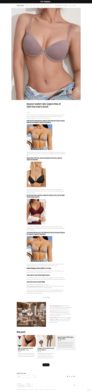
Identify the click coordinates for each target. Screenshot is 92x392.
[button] (69, 5)
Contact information (53, 389)
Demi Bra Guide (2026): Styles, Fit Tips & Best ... (66, 338)
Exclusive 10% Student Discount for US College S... (45, 349)
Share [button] (29, 112)
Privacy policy (36, 389)
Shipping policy (47, 389)
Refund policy (31, 389)
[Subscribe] (34, 376)
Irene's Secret (21, 389)
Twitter (57, 319)
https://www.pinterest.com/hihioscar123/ (35, 286)
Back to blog (47, 297)
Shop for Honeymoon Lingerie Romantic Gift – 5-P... (25, 349)
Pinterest (69, 317)
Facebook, (52, 319)
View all (46, 364)
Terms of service (41, 389)
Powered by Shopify (25, 389)
